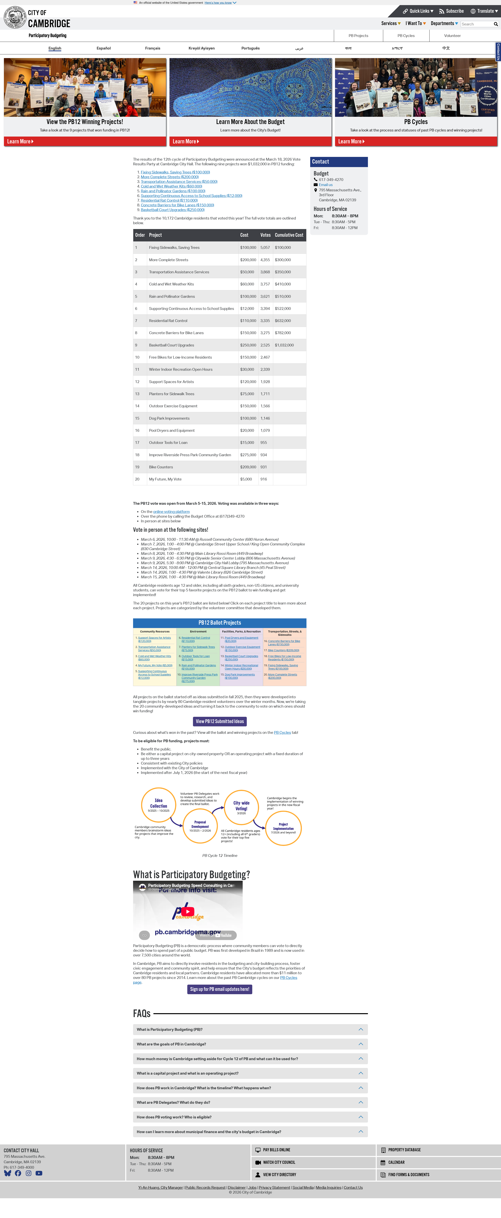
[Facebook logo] (19, 1174)
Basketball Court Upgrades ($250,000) (173, 209)
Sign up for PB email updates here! (219, 989)
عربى (299, 48)
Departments (442, 23)
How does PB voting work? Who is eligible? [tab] (174, 1117)
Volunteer (452, 35)
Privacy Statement (274, 1187)
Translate (486, 11)
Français (152, 48)
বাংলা (348, 48)
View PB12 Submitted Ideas (220, 721)
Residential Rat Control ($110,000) (169, 200)
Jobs (252, 1187)
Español (104, 48)
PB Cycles (406, 35)
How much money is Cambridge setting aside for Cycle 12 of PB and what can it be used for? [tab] (217, 1058)
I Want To (414, 23)
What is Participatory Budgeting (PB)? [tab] (170, 1029)
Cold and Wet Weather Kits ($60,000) (171, 186)
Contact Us (353, 1187)
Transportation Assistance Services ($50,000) (179, 181)
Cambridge (49, 24)
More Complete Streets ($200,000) (170, 177)
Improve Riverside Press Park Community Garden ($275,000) (200, 678)
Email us (326, 184)
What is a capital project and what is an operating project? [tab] (188, 1073)
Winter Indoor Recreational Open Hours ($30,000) (241, 667)
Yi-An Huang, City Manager (160, 1187)
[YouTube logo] (40, 1174)
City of (37, 13)
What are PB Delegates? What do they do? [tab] (173, 1102)
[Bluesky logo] (9, 1174)
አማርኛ (397, 48)
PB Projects (358, 35)
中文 (446, 48)
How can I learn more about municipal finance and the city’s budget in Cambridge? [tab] (209, 1131)
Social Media (303, 1187)
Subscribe (455, 11)
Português (250, 48)
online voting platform (171, 511)
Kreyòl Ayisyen (202, 48)
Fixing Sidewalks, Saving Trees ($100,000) (175, 172)
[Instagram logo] (29, 1174)
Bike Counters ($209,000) (283, 650)
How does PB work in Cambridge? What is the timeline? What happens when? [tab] (204, 1088)
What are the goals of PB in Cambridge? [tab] (171, 1044)
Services (389, 23)
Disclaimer (237, 1187)
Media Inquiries (329, 1187)
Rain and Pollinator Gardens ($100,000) (173, 191)
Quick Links (419, 11)
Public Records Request (205, 1187)
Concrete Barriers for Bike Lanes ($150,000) (177, 205)
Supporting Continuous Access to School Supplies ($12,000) (191, 195)
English (55, 48)
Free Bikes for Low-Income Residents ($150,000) (284, 657)
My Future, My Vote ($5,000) (155, 665)
